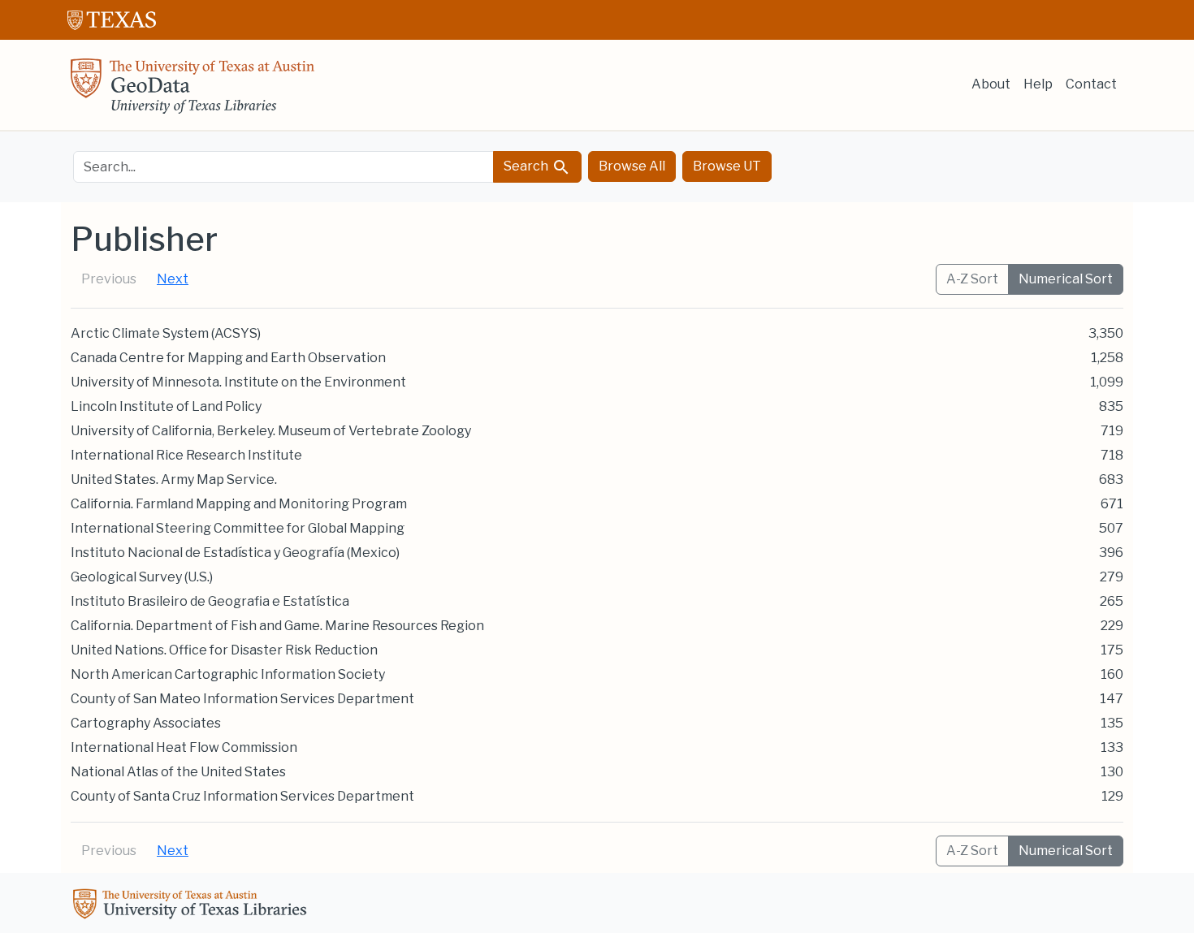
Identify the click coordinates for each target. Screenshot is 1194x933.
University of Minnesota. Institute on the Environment (238, 382)
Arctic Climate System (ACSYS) (166, 333)
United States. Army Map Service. (174, 479)
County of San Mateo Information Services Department (242, 698)
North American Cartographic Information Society (228, 674)
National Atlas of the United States (178, 772)
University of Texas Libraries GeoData (192, 90)
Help (1038, 84)
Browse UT (727, 166)
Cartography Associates (146, 723)
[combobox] (283, 167)
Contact (1091, 84)
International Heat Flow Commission (184, 747)
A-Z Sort (972, 279)
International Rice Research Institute (186, 455)
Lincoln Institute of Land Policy (166, 406)
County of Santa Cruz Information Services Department (242, 796)
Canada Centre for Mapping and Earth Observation (228, 357)
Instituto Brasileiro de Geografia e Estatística (210, 601)
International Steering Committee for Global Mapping (237, 528)
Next (172, 279)
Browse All (632, 166)
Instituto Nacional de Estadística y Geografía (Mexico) (235, 552)
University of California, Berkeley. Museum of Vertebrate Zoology (271, 430)
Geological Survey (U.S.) (142, 577)
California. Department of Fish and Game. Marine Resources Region (277, 625)
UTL (192, 906)
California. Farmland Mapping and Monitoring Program (239, 504)
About (990, 84)
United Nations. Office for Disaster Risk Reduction (224, 650)
